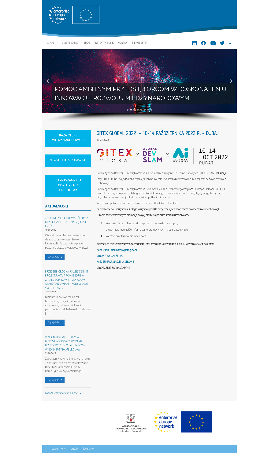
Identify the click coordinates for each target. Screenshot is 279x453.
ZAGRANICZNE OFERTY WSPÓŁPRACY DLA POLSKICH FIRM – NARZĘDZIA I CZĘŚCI (67, 222)
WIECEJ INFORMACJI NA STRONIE (115, 262)
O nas (50, 43)
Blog (87, 43)
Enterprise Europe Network (63, 7)
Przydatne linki (104, 43)
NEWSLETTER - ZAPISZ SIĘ (68, 160)
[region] (139, 85)
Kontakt (123, 43)
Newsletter (139, 43)
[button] (48, 81)
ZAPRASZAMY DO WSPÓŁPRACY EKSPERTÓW (68, 185)
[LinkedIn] (194, 43)
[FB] (204, 43)
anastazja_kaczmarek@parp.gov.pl (117, 250)
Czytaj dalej (54, 256)
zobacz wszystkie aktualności (62, 393)
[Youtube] (213, 43)
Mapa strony (58, 448)
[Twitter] (222, 43)
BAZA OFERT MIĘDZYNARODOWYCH (68, 138)
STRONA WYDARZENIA (110, 256)
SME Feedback (71, 43)
